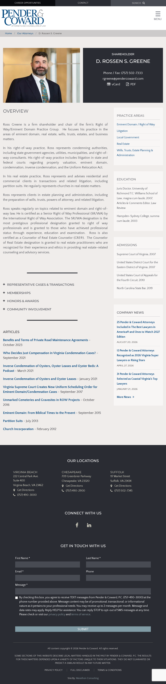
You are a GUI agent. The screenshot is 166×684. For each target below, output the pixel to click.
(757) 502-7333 (132, 73)
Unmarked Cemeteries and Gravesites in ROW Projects (42, 400)
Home (8, 33)
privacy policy (57, 614)
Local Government (128, 137)
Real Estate (123, 144)
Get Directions (25, 490)
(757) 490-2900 (75, 490)
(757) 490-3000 (27, 495)
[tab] (52, 285)
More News (124, 397)
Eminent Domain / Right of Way (136, 124)
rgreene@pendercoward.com (123, 78)
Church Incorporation (18, 429)
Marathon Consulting (87, 678)
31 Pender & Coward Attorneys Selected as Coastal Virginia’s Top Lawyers (137, 378)
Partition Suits (13, 421)
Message (21, 585)
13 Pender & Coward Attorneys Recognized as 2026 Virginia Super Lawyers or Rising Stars (138, 355)
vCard (115, 84)
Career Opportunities (28, 3)
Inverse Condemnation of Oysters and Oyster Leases (39, 379)
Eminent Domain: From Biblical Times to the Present (39, 413)
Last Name (93, 558)
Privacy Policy (54, 670)
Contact (83, 3)
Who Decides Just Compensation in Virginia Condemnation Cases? (49, 353)
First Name (22, 558)
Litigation (122, 131)
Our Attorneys (25, 33)
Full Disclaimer (80, 670)
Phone (90, 571)
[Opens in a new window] (77, 525)
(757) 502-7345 (123, 490)
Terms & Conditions (110, 670)
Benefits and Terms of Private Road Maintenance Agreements (45, 340)
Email (19, 571)
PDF (133, 84)
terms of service (80, 614)
